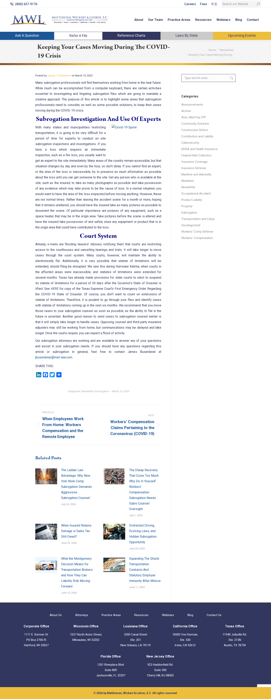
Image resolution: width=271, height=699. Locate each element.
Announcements (192, 104)
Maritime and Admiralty (196, 174)
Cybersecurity (190, 142)
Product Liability (191, 200)
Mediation (187, 181)
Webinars (168, 615)
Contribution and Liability (197, 136)
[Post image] (46, 476)
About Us (56, 615)
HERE (55, 289)
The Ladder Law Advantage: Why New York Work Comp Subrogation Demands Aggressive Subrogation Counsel (76, 484)
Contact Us (214, 615)
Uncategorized (190, 225)
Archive (186, 111)
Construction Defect (194, 130)
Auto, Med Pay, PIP (193, 117)
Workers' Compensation (197, 238)
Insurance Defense (193, 168)
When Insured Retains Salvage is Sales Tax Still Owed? (76, 531)
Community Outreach (195, 123)
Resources (141, 615)
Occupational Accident (196, 193)
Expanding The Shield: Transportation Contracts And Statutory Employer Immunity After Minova (144, 570)
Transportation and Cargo (198, 219)
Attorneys (81, 615)
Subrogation (102, 391)
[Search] (258, 4)
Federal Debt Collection (196, 155)
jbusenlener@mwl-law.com (53, 357)
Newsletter (87, 391)
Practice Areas (111, 615)
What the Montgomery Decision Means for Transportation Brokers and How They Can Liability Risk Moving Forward (77, 572)
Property (186, 206)
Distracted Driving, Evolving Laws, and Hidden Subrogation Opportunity (143, 534)
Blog (190, 615)
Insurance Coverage (194, 162)
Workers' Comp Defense (197, 231)
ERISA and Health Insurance (199, 149)
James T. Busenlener (59, 75)
